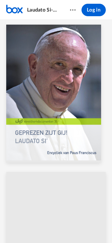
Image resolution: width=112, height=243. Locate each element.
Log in (93, 9)
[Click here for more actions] (73, 10)
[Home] (14, 10)
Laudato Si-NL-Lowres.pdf (42, 9)
